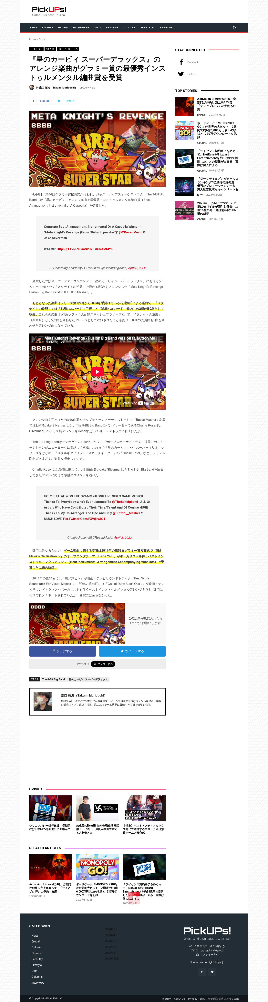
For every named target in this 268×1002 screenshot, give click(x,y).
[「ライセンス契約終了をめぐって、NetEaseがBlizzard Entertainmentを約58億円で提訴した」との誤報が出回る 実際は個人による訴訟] (144, 867)
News (200, 195)
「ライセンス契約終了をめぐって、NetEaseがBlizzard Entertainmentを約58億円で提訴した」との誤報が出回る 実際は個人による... (143, 891)
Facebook (193, 62)
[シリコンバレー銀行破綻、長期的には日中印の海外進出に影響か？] (50, 808)
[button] (234, 27)
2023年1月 (111, 952)
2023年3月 (111, 941)
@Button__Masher (126, 513)
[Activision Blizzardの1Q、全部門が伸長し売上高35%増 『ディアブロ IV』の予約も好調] (50, 867)
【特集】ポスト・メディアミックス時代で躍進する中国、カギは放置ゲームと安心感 (143, 829)
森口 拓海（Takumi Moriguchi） (58, 87)
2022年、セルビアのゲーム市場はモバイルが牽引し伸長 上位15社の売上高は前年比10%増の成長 (217, 208)
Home (32, 39)
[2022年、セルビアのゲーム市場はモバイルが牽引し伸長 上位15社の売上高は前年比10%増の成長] (184, 210)
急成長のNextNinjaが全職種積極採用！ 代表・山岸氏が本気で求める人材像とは (97, 829)
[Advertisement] (97, 750)
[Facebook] (181, 62)
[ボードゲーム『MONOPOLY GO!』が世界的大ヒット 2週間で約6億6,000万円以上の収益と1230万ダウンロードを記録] (97, 867)
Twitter (191, 74)
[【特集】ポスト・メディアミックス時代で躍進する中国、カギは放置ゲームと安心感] (144, 808)
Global (42, 39)
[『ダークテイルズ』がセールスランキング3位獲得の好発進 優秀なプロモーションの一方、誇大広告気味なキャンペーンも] (184, 186)
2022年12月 (112, 958)
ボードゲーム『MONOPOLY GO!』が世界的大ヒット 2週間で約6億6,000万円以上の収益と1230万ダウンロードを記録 (217, 130)
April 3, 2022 (137, 268)
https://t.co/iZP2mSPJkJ (75, 249)
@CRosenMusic (130, 232)
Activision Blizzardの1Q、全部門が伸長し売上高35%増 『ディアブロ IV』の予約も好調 (50, 888)
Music (50, 49)
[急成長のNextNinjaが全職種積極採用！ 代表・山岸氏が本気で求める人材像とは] (97, 808)
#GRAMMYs (104, 249)
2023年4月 (111, 935)
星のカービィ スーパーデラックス (88, 679)
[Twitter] (181, 74)
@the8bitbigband (125, 502)
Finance (202, 115)
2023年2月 (111, 947)
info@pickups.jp (214, 962)
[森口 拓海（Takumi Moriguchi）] (32, 87)
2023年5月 (111, 929)
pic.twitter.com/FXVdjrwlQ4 (84, 519)
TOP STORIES (68, 49)
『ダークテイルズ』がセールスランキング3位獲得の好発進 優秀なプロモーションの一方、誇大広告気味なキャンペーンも (217, 184)
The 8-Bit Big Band (53, 679)
